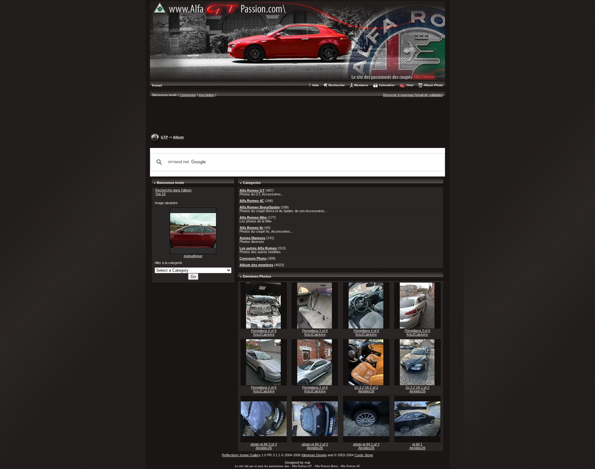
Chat (409, 85)
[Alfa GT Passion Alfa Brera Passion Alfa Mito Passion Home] (297, 40)
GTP (164, 137)
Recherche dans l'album (173, 190)
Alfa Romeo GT (252, 190)
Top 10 (160, 194)
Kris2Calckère (264, 334)
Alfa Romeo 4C (252, 201)
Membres (361, 85)
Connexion (188, 95)
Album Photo (433, 85)
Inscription (206, 95)
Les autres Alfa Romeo (258, 248)
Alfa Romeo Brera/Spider (260, 207)
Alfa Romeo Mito (253, 217)
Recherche (336, 85)
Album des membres (256, 265)
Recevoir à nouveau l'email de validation (413, 95)
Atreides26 (366, 391)
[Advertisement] (297, 117)
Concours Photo (253, 258)
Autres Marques (252, 238)
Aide (315, 85)
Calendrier (387, 85)
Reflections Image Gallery (241, 455)
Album (178, 137)
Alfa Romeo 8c (251, 228)
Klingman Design (314, 455)
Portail (157, 85)
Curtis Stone (364, 455)
